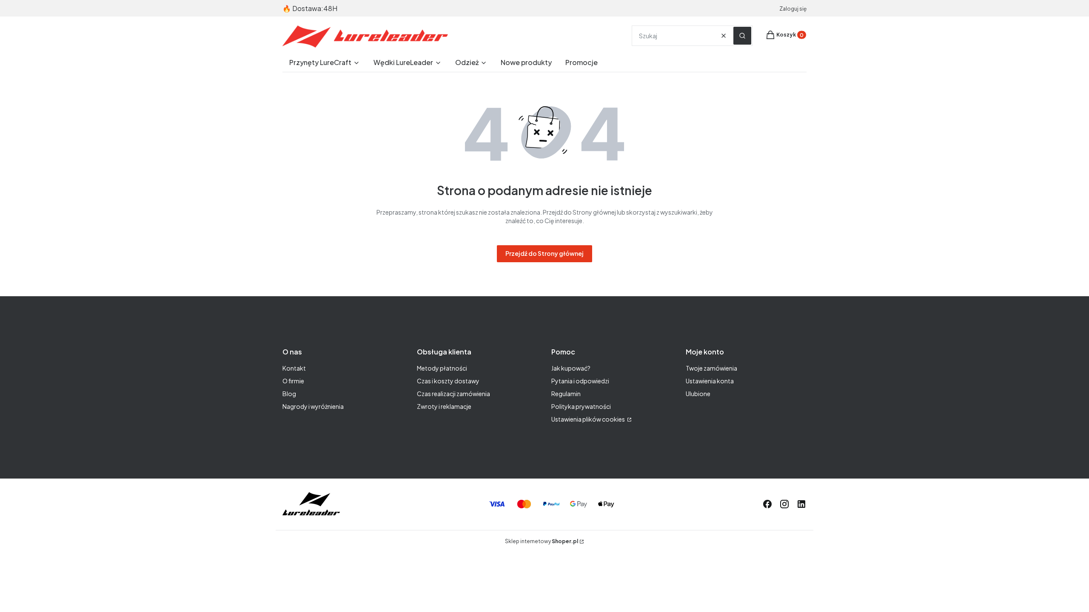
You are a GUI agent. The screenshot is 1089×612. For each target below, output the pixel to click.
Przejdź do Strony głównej (544, 253)
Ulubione (698, 393)
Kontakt (294, 368)
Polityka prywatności (581, 406)
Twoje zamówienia (711, 368)
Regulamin (566, 393)
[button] (742, 36)
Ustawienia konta (710, 381)
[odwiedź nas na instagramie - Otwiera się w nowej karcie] (784, 504)
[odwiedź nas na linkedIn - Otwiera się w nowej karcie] (801, 504)
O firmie (293, 381)
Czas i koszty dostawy (448, 381)
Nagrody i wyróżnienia (313, 406)
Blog (289, 393)
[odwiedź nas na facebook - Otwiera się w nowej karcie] (767, 504)
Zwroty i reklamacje (444, 406)
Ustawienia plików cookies (588, 419)
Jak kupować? (570, 368)
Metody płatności (442, 368)
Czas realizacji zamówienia (453, 393)
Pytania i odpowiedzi (580, 381)
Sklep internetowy (541, 541)
